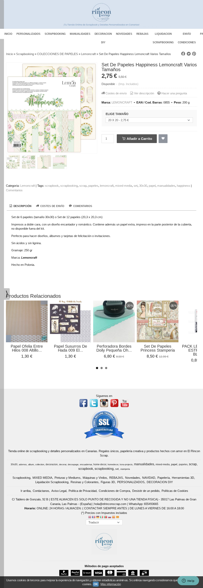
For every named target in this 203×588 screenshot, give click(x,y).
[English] (89, 517)
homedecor (113, 464)
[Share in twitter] (189, 54)
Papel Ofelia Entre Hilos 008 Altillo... (27, 348)
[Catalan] (118, 517)
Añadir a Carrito (139, 139)
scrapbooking (69, 185)
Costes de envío (116, 93)
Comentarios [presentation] (82, 206)
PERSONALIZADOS (28, 33)
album (31, 464)
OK (96, 584)
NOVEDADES (124, 33)
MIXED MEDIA (42, 477)
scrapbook (52, 185)
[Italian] (101, 517)
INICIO (8, 33)
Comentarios (14, 190)
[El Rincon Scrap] (101, 14)
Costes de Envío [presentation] (51, 206)
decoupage (73, 464)
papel (152, 185)
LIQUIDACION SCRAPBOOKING (163, 35)
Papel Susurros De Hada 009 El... (70, 348)
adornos (23, 464)
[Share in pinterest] (194, 54)
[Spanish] (113, 517)
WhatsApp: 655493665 (143, 504)
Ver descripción (144, 93)
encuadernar (86, 464)
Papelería (163, 477)
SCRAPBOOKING (55, 33)
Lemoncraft (27, 185)
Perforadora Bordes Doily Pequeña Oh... (114, 348)
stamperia (125, 469)
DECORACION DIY (103, 35)
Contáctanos (41, 490)
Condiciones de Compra (114, 490)
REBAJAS (142, 33)
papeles (93, 185)
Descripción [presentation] (22, 206)
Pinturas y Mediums (67, 477)
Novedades (132, 477)
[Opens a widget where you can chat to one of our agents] (188, 581)
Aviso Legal (58, 490)
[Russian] (109, 517)
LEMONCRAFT (122, 102)
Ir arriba (26, 490)
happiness (183, 185)
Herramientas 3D (183, 477)
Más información (111, 584)
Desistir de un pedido (145, 490)
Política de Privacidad (83, 490)
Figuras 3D (108, 482)
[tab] (20, 206)
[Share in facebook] (183, 54)
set (136, 185)
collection (39, 464)
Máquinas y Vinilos (95, 477)
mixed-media (123, 185)
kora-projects (126, 464)
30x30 (143, 185)
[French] (93, 517)
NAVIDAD (148, 477)
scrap (83, 185)
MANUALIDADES (80, 33)
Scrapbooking (21, 477)
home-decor (99, 464)
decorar (62, 464)
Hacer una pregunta (174, 93)
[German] (97, 517)
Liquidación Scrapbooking (51, 482)
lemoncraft (107, 185)
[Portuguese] (105, 517)
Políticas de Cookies (175, 490)
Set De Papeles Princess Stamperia (158, 348)
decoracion (52, 464)
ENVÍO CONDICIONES (187, 35)
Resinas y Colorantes (85, 482)
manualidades (166, 185)
